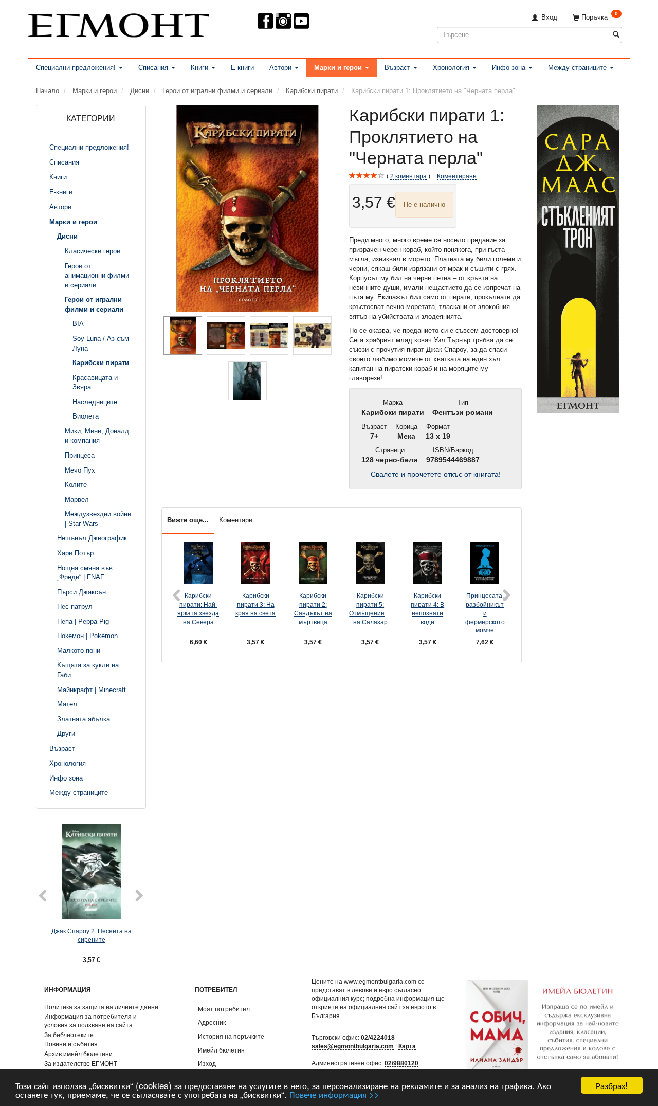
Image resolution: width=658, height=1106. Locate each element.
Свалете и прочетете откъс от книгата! (436, 474)
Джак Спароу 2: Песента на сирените (91, 935)
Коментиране (457, 176)
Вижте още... (188, 520)
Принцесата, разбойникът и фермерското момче (485, 612)
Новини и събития (71, 1044)
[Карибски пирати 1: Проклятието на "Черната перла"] (247, 208)
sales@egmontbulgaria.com (353, 1046)
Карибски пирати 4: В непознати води (427, 608)
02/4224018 (378, 1037)
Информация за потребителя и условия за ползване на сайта (90, 1020)
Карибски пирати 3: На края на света (255, 604)
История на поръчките (231, 1036)
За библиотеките (69, 1034)
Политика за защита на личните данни (101, 1007)
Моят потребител (224, 1009)
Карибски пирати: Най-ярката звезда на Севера (198, 608)
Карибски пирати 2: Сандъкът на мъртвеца (313, 608)
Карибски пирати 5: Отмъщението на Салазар (370, 608)
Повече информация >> (334, 1093)
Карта (407, 1046)
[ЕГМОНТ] (118, 23)
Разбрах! (612, 1085)
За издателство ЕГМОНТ (80, 1063)
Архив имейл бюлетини (78, 1053)
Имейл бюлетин (221, 1050)
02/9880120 (401, 1063)
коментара (408, 176)
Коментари (235, 520)
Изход (207, 1063)
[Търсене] (616, 35)
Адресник (212, 1022)
